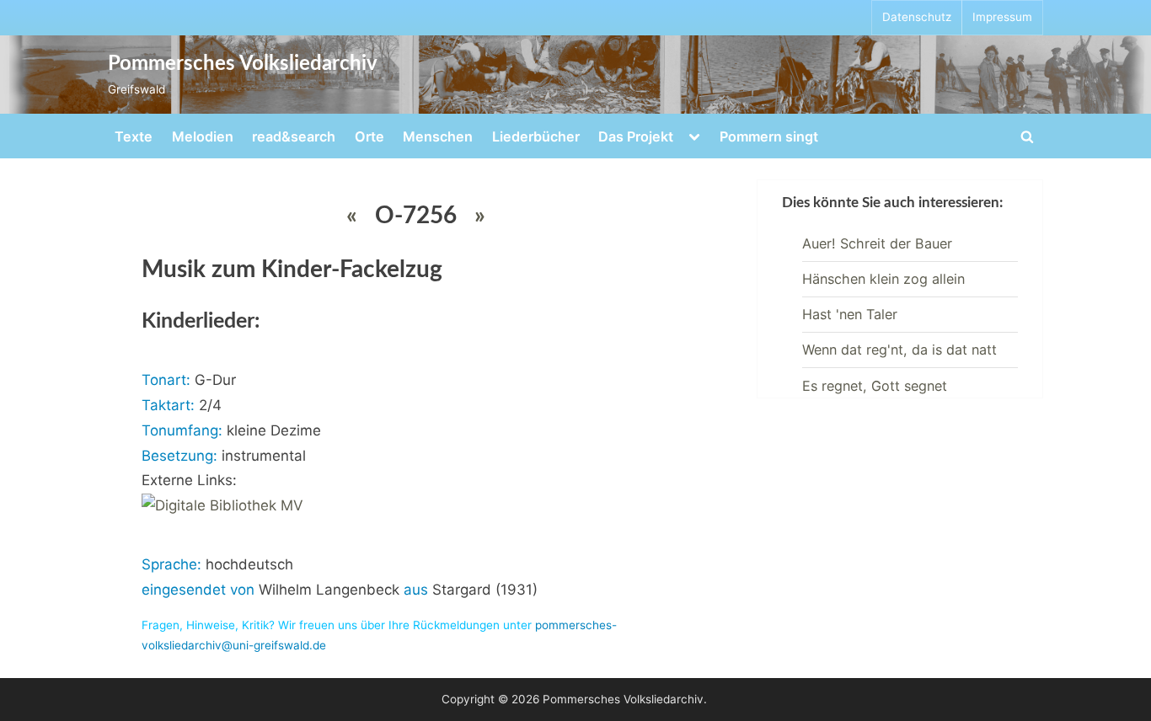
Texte (134, 136)
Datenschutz (916, 17)
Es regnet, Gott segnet (874, 385)
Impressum (1002, 17)
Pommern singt (769, 136)
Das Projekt (635, 136)
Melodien (202, 136)
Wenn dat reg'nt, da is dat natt (899, 349)
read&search (293, 136)
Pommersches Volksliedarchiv (242, 64)
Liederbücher (536, 136)
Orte (369, 136)
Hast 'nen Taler (849, 314)
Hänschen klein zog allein (883, 278)
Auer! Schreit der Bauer (877, 243)
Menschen (438, 136)
